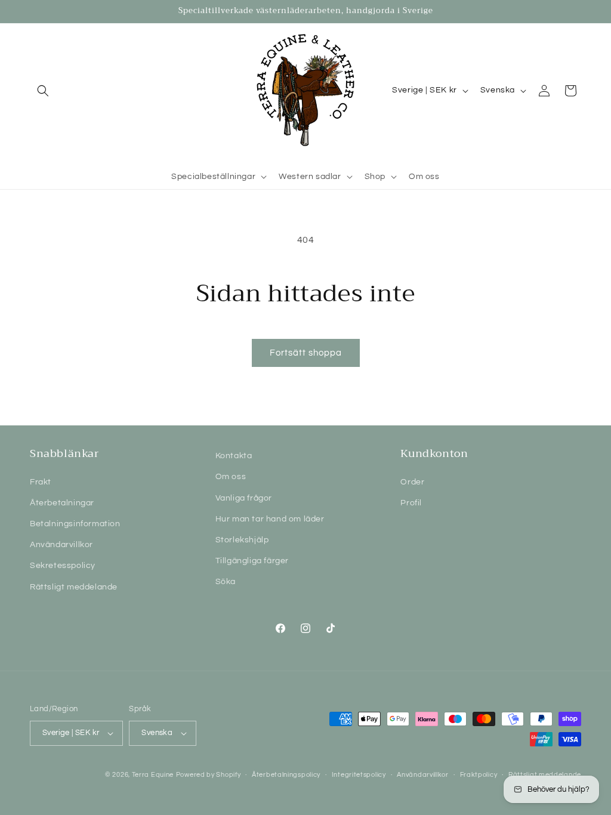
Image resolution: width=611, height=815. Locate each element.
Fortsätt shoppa (306, 352)
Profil (411, 503)
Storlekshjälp (242, 540)
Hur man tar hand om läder (270, 519)
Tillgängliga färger (252, 561)
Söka (225, 582)
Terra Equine (153, 774)
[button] (43, 91)
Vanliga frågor (243, 498)
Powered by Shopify (208, 774)
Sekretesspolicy (62, 565)
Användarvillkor (61, 545)
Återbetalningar (62, 503)
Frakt (40, 482)
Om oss (230, 477)
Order (412, 482)
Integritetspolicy (359, 774)
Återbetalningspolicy (286, 774)
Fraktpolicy (479, 774)
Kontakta (233, 456)
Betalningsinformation (75, 524)
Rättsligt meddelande (74, 587)
